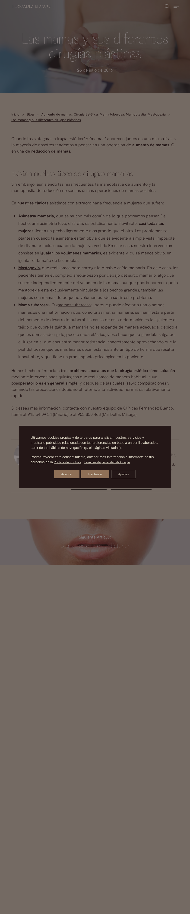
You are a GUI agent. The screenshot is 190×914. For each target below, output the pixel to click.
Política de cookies (67, 462)
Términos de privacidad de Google (107, 462)
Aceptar (67, 474)
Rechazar (95, 474)
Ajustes (123, 474)
